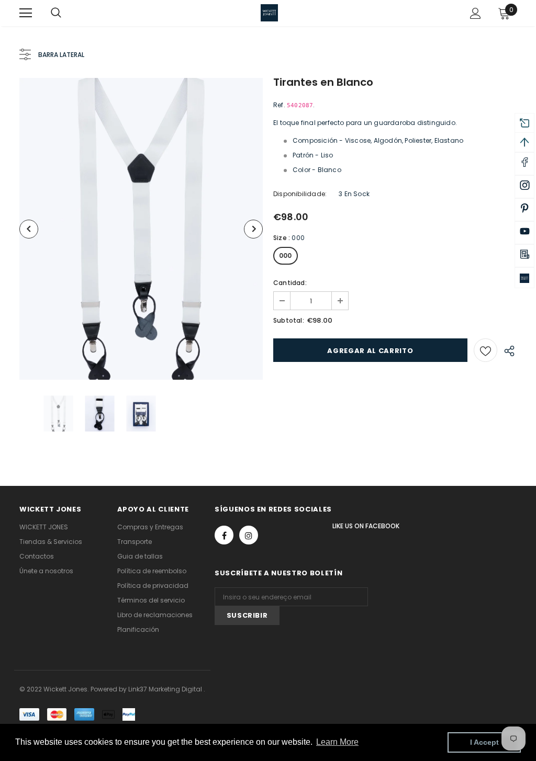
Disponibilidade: (300, 193)
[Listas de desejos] (485, 350)
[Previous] (28, 229)
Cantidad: (290, 282)
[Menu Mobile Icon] (25, 13)
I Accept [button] (484, 742)
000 (285, 255)
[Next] (253, 229)
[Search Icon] (66, 13)
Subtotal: (288, 320)
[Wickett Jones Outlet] (524, 277)
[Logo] (269, 12)
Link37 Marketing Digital (165, 689)
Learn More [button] (337, 741)
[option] (141, 229)
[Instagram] (248, 535)
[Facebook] (224, 535)
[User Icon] (475, 13)
